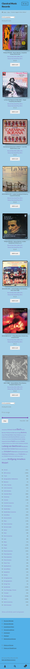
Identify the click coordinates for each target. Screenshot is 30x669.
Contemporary (8, 506)
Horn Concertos (8, 536)
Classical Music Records (9, 5)
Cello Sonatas (7, 491)
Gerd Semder (8, 439)
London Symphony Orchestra (21, 443)
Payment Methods (8, 621)
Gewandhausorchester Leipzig (18, 439)
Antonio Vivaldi (11, 429)
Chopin (3, 435)
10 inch (5, 470)
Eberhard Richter (15, 437)
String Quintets (8, 581)
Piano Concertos (8, 551)
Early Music (7, 515)
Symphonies (7, 587)
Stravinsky (16, 454)
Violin (5, 599)
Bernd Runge (18, 432)
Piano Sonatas (7, 560)
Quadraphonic (7, 566)
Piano (16, 449)
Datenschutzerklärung (10, 639)
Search (15, 666)
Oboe (5, 542)
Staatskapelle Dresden (22, 451)
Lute (5, 539)
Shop (8, 12)
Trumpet (6, 593)
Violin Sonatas (7, 605)
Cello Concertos (8, 488)
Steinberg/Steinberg (8, 454)
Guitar (5, 530)
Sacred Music (7, 569)
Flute (5, 521)
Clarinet (6, 500)
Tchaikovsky (21, 454)
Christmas (6, 497)
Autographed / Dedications (11, 479)
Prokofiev (20, 449)
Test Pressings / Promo (10, 590)
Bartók (23, 429)
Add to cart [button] (15, 64)
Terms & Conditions (9, 630)
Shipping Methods (8, 624)
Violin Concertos (8, 602)
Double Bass (4, 437)
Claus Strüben (17, 435)
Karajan (10, 443)
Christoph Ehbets (9, 435)
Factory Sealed (7, 518)
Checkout (6, 636)
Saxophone (7, 572)
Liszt (14, 443)
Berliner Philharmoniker (8, 432)
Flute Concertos (8, 524)
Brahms (24, 432)
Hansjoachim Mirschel (6, 441)
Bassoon (6, 482)
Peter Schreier (11, 449)
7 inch (5, 476)
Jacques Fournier (5, 443)
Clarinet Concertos (9, 503)
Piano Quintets (8, 557)
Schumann (14, 451)
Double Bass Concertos (10, 512)
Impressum (7, 633)
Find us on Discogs (8, 645)
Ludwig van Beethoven (11, 446)
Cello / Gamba (7, 485)
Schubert (7, 451)
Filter (4, 421)
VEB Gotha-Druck (11, 456)
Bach (19, 429)
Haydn (13, 441)
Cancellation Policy (9, 627)
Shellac (6, 575)
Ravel (23, 449)
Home (5, 12)
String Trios (7, 584)
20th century (7, 473)
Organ (5, 545)
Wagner (18, 456)
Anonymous (4, 429)
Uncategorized (8, 596)
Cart (23, 665)
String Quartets (8, 578)
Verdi (16, 456)
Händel (23, 441)
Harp (5, 533)
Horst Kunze (17, 441)
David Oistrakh (23, 435)
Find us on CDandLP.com (10, 648)
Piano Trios (7, 563)
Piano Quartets (8, 554)
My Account (5, 666)
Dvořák (9, 437)
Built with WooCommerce (8, 660)
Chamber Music (8, 494)
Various (6, 456)
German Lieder (7, 527)
